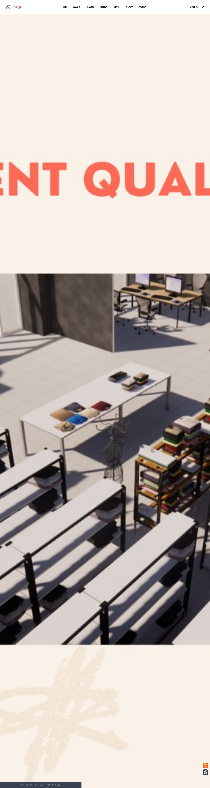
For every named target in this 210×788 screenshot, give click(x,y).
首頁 (22, 785)
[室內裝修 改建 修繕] (16, 7)
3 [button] (4, 314)
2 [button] (4, 311)
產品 (26, 785)
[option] (105, 394)
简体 (203, 7)
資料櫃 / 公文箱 (38, 785)
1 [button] (4, 308)
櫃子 (31, 785)
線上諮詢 (195, 7)
